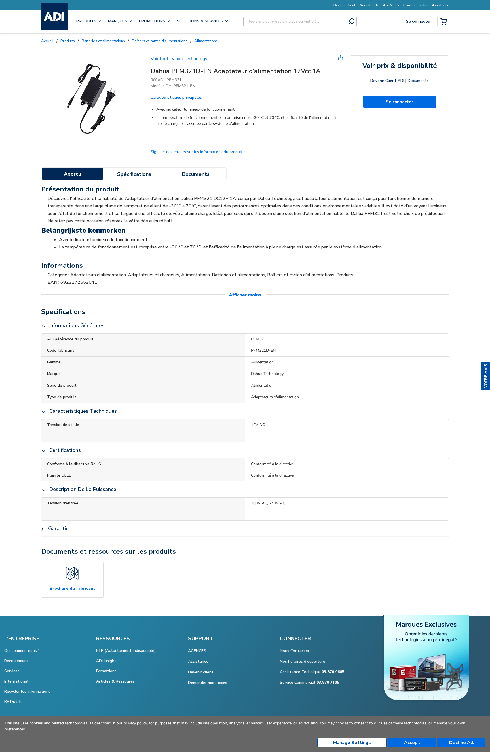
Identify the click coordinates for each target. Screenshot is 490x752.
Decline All (461, 743)
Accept (412, 743)
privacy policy (135, 723)
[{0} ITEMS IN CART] (444, 22)
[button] (485, 376)
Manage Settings (352, 743)
